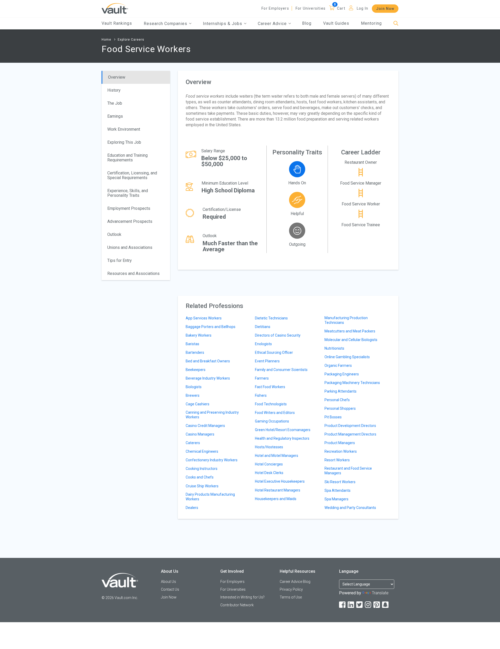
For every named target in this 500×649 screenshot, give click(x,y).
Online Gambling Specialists (347, 357)
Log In (362, 8)
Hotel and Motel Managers (276, 455)
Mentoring (371, 23)
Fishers (261, 395)
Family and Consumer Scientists (281, 370)
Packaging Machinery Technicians (352, 383)
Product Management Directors (350, 434)
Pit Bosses (333, 417)
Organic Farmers (338, 365)
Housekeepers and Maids (275, 499)
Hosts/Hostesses (269, 447)
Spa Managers (336, 499)
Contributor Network (237, 605)
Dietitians (262, 327)
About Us (168, 581)
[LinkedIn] (351, 605)
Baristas (192, 344)
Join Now (385, 9)
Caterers (193, 443)
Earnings (115, 116)
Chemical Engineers (202, 451)
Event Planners (267, 361)
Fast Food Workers (270, 387)
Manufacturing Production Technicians (346, 320)
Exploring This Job (124, 142)
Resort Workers (337, 460)
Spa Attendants (337, 490)
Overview (116, 77)
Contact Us (170, 589)
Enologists (263, 344)
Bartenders (195, 352)
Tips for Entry (119, 260)
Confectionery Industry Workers (212, 460)
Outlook (114, 234)
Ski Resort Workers (339, 482)
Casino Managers (200, 434)
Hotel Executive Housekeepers (280, 481)
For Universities (311, 8)
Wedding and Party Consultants (350, 508)
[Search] (395, 23)
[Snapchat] (385, 605)
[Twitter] (360, 605)
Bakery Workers (198, 335)
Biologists (194, 387)
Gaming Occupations (272, 421)
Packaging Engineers (341, 374)
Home (106, 39)
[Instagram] (368, 605)
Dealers (192, 508)
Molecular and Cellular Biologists (350, 340)
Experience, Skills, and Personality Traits (127, 193)
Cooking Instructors (201, 469)
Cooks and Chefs (200, 477)
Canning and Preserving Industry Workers (212, 414)
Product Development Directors (350, 426)
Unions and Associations (129, 247)
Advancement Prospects (129, 221)
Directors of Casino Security (278, 335)
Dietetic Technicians (271, 318)
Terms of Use (291, 597)
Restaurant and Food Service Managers (348, 470)
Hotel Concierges (269, 464)
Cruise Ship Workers (202, 486)
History (114, 90)
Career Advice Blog (295, 581)
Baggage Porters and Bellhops (210, 327)
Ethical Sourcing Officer (274, 352)
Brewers (192, 395)
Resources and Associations (133, 273)
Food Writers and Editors (275, 413)
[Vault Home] (115, 8)
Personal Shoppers (340, 408)
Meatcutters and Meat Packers (349, 331)
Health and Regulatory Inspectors (282, 438)
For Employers (275, 8)
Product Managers (339, 443)
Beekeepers (195, 370)
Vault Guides (336, 23)
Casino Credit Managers (205, 426)
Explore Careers (131, 39)
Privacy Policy (291, 589)
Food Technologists (271, 404)
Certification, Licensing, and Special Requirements (132, 175)
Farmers (262, 378)
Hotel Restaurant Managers (277, 490)
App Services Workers (204, 318)
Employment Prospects (128, 208)
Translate (380, 592)
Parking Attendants (340, 391)
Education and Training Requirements (127, 157)
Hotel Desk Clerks (269, 473)
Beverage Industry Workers (208, 378)
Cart (341, 8)
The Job (114, 103)
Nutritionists (334, 348)
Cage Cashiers (197, 404)
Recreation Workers (340, 451)
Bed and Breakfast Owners (208, 361)
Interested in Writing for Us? (242, 597)
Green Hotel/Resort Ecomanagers (282, 430)
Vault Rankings (117, 23)
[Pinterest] (377, 605)
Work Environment (123, 129)
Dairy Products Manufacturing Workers (210, 496)
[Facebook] (342, 605)
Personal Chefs (337, 400)
